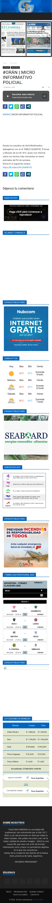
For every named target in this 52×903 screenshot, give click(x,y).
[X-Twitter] (37, 881)
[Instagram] (15, 881)
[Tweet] (11, 106)
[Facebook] (7, 881)
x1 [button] (44, 96)
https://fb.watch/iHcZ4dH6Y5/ (17, 167)
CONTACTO (34, 895)
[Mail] (22, 881)
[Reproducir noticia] (8, 96)
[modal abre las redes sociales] (28, 106)
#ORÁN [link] (6, 114)
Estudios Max (38, 899)
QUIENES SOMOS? (37, 892)
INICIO (8, 892)
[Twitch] (30, 881)
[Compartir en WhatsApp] (16, 106)
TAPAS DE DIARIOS (20, 895)
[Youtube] (45, 881)
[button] (4, 16)
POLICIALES (15, 67)
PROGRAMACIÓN (20, 892)
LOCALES (13, 63)
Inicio (5, 63)
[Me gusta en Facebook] (22, 106)
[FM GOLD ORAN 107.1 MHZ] (26, 6)
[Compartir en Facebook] (5, 106)
